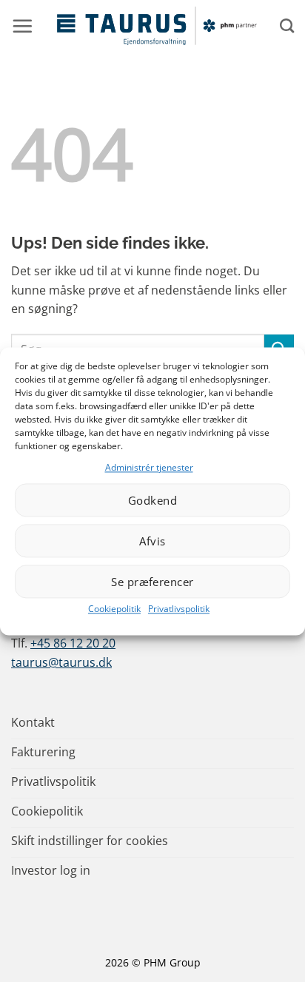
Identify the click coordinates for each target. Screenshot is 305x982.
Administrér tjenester (149, 467)
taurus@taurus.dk (61, 662)
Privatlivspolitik (179, 609)
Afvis (152, 541)
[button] (22, 25)
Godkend (152, 500)
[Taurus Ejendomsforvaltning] (156, 26)
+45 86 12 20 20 (72, 643)
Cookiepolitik (114, 609)
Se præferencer (152, 581)
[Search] (287, 25)
